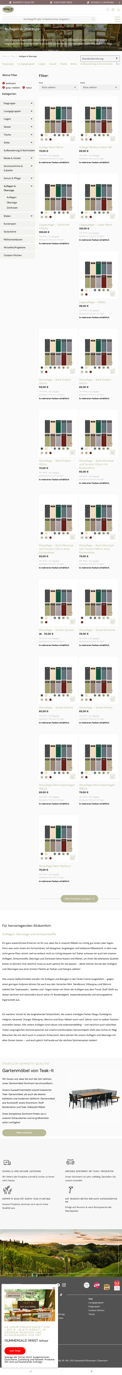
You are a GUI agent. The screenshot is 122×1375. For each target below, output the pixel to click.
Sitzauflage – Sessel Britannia (97, 630)
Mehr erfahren (24, 1132)
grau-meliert (13, 87)
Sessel (52, 63)
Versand (55, 155)
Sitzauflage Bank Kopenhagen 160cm (57, 786)
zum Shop (15, 1350)
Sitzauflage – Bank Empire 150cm (95, 381)
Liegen (42, 63)
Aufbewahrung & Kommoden (96, 63)
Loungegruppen (26, 63)
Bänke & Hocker (12, 158)
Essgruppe (8, 63)
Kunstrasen (10, 223)
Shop (13, 56)
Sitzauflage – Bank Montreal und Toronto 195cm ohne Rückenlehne (96, 549)
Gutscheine (10, 231)
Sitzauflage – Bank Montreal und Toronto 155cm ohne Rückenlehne (56, 549)
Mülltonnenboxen (13, 239)
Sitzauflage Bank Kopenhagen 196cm (97, 786)
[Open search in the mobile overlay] (49, 19)
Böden (7, 216)
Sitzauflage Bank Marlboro (55, 866)
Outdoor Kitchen (13, 255)
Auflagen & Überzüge (10, 188)
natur (29, 87)
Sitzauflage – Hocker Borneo (56, 630)
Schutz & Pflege (12, 178)
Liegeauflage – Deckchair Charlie (54, 226)
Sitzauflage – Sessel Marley (95, 707)
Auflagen (11, 197)
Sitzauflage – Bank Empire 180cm (55, 462)
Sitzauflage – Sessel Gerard (56, 707)
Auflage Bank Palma (51, 147)
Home (4, 56)
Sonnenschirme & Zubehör (13, 168)
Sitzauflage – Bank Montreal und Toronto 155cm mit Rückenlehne (96, 464)
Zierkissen (12, 207)
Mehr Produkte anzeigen (78, 898)
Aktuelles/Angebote (14, 247)
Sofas (74, 63)
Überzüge (12, 202)
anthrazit (11, 83)
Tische (63, 63)
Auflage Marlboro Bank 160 (95, 147)
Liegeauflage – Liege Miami (95, 225)
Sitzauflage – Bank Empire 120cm (55, 381)
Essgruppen (94, 1306)
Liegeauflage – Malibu (92, 302)
